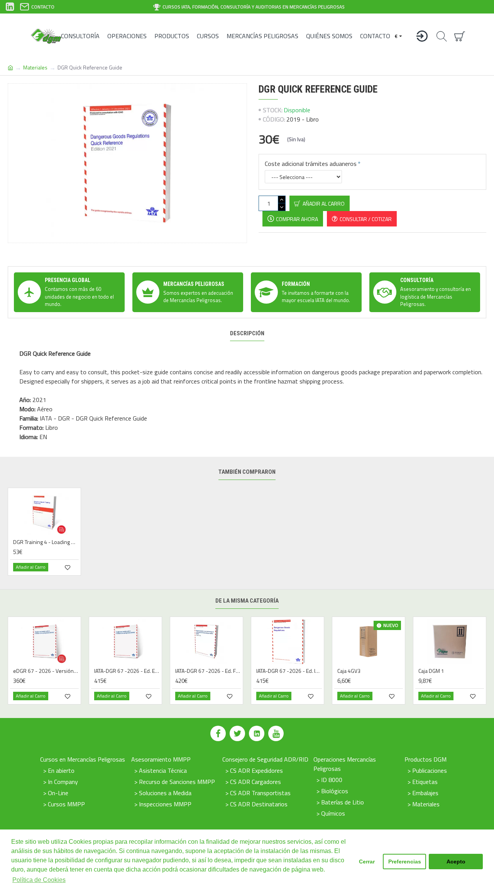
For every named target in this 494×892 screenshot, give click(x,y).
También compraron (247, 471)
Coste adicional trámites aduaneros (311, 163)
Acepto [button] (456, 861)
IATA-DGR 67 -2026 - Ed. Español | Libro (127, 670)
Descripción (247, 333)
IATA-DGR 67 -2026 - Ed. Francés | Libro (208, 670)
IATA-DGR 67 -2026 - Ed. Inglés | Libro (289, 670)
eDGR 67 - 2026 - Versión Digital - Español (46, 670)
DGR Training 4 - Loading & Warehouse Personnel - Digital (46, 542)
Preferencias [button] (404, 861)
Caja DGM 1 (431, 670)
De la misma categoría (247, 600)
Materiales (35, 67)
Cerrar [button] (367, 861)
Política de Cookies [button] (39, 880)
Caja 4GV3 (348, 670)
